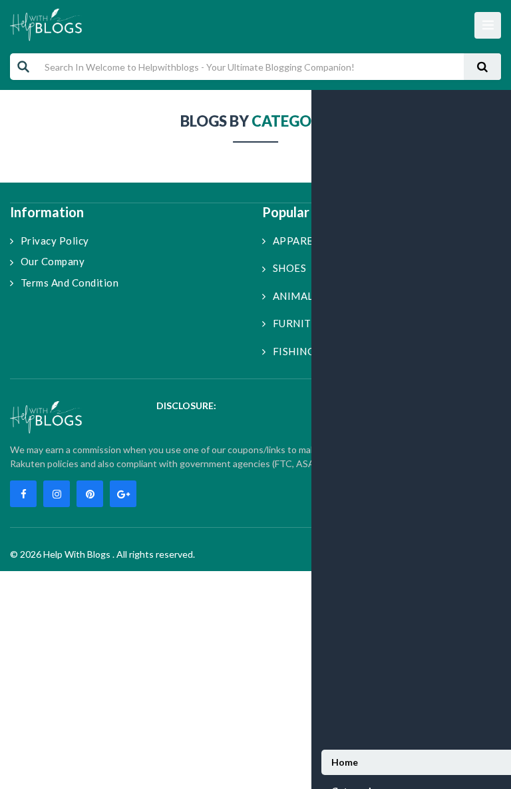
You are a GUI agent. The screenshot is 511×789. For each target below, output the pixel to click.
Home (344, 762)
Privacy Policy (55, 241)
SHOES (289, 268)
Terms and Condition (69, 283)
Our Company (53, 261)
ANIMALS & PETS (315, 296)
